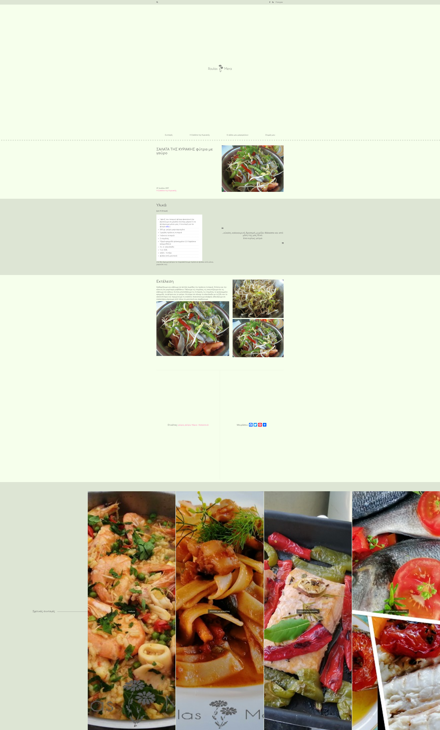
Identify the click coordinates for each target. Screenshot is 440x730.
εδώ (167, 227)
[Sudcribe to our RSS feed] (272, 2)
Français (279, 2)
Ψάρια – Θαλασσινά (200, 425)
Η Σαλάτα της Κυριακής (200, 135)
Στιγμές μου (270, 135)
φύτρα (188, 425)
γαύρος (181, 425)
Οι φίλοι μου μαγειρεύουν (237, 135)
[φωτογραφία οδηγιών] (258, 299)
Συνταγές (169, 135)
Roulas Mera (220, 69)
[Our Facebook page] (270, 2)
